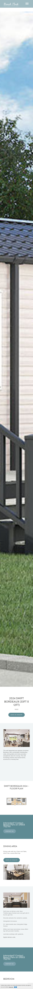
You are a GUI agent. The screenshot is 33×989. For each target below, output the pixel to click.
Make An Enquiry (16, 715)
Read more (11, 987)
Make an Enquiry (12, 860)
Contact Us (10, 831)
